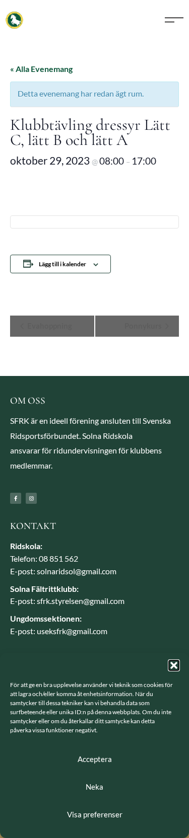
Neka (94, 786)
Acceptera (95, 759)
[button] (174, 665)
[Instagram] (31, 498)
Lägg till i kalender (62, 264)
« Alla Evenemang (41, 68)
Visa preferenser (94, 814)
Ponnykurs (143, 325)
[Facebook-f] (15, 498)
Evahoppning (49, 325)
